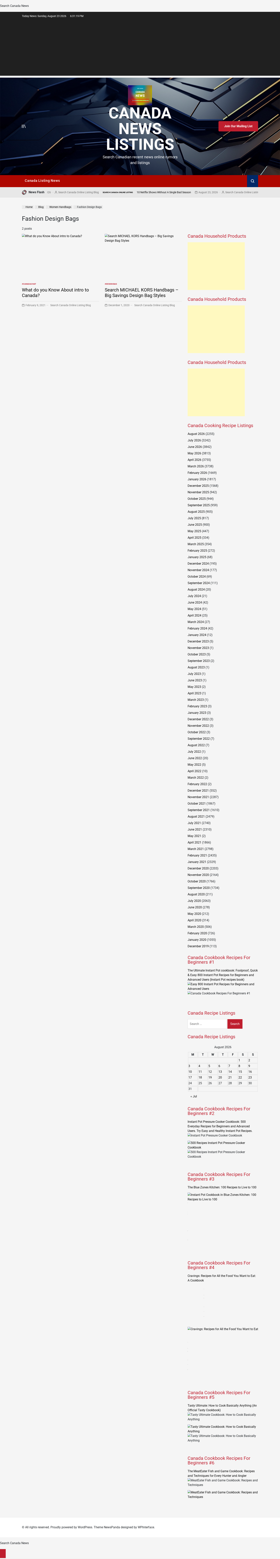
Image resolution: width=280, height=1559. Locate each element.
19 (210, 1077)
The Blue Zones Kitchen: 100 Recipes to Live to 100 (222, 1187)
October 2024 (197, 576)
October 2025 (197, 499)
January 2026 (197, 479)
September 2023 (199, 661)
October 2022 (197, 732)
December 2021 (198, 790)
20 (220, 1077)
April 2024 (194, 615)
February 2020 (197, 933)
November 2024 (198, 570)
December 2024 (198, 563)
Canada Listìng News (42, 181)
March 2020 (196, 927)
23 (250, 1077)
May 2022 (194, 764)
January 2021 (197, 862)
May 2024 (194, 609)
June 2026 (195, 447)
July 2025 (194, 518)
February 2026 (197, 473)
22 (240, 1077)
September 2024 (199, 583)
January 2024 (197, 635)
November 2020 (198, 875)
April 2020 (194, 920)
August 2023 (196, 667)
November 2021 (198, 797)
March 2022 (196, 777)
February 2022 (197, 784)
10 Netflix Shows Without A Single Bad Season (122, 192)
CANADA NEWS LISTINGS (140, 128)
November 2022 (198, 726)
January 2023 (197, 713)
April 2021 (194, 842)
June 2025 (195, 524)
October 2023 (197, 654)
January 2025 (197, 557)
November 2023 (198, 648)
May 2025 (194, 531)
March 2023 (196, 700)
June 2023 (195, 680)
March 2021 (196, 849)
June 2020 (195, 907)
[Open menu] (24, 126)
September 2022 (199, 738)
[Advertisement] (140, 49)
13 (220, 1072)
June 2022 (195, 758)
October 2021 (197, 803)
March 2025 (196, 544)
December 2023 (198, 641)
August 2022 (196, 745)
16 (250, 1072)
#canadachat (29, 284)
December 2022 (198, 719)
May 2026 (194, 453)
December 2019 (198, 946)
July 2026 (194, 440)
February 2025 (197, 550)
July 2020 (194, 901)
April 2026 (194, 460)
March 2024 (196, 622)
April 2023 (194, 693)
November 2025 (198, 492)
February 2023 (197, 706)
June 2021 (195, 829)
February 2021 (197, 855)
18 (200, 1077)
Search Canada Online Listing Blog (203, 192)
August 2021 (196, 816)
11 (200, 1072)
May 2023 (194, 687)
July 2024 (194, 596)
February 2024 (197, 628)
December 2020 (198, 868)
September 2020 (199, 888)
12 (210, 1072)
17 (190, 1077)
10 (190, 1072)
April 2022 (194, 771)
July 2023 (194, 674)
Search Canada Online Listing (76, 192)
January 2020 (197, 940)
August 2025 (196, 511)
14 (230, 1072)
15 (240, 1072)
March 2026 (196, 466)
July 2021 (194, 823)
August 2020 (196, 894)
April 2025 (194, 537)
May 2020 (194, 914)
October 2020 (197, 881)
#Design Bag (111, 284)
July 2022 (194, 751)
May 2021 (194, 836)
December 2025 (198, 486)
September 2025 (199, 505)
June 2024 (195, 602)
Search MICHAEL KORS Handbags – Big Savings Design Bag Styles (141, 292)
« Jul (193, 1096)
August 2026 (196, 434)
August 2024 (196, 589)
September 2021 (199, 810)
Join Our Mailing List (238, 126)
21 (230, 1077)
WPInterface (146, 1527)
